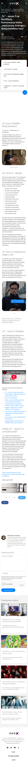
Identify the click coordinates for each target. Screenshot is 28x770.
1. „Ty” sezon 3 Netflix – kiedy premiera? (12, 63)
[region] (14, 107)
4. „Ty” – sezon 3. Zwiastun (11, 81)
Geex (2, 9)
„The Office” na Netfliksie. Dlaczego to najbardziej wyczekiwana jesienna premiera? (15, 413)
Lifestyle (7, 9)
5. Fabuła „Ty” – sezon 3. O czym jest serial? (14, 86)
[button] (13, 313)
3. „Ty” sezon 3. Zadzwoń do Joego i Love (14, 75)
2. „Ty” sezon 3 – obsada (10, 69)
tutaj (11, 579)
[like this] (25, 36)
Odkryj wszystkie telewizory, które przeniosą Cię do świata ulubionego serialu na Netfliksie (13, 474)
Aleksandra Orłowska (7, 37)
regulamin (25, 576)
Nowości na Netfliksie (11, 398)
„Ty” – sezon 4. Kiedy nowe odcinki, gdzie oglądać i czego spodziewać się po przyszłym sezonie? (15, 393)
